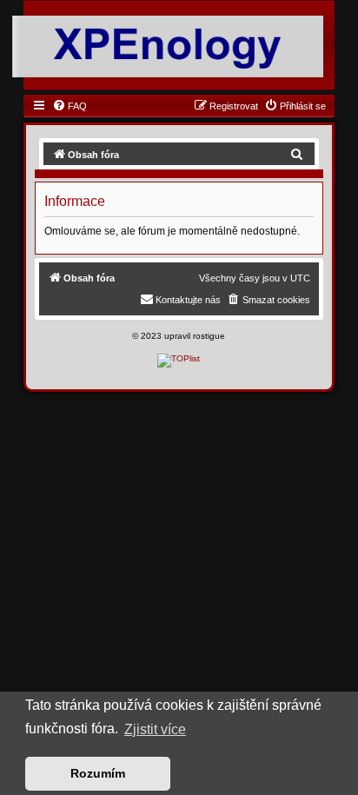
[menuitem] (69, 106)
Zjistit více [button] (155, 729)
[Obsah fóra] (167, 46)
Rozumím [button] (97, 773)
